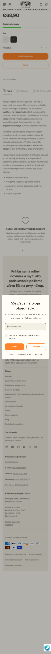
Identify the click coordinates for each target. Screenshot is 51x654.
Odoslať (14, 346)
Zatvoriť (36, 346)
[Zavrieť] (46, 298)
